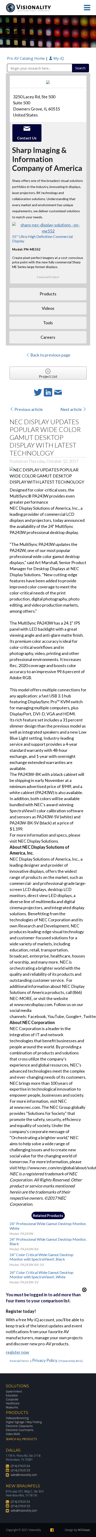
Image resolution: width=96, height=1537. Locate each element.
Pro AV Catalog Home (26, 58)
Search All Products (21, 1439)
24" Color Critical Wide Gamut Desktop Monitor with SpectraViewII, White (41, 1274)
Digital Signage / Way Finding (24, 1422)
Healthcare (13, 1403)
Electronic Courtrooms (19, 1430)
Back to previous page (50, 354)
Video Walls (13, 1434)
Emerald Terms (19, 1361)
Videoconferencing (17, 1418)
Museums (12, 1407)
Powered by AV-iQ (71, 1361)
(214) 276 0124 (20, 1466)
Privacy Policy (44, 1360)
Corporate (12, 1399)
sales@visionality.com (24, 1475)
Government (14, 1391)
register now (17, 1352)
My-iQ (58, 58)
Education (12, 1395)
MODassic (84, 1530)
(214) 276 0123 (20, 1470)
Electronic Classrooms (19, 1426)
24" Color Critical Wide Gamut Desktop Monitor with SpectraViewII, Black (41, 1256)
